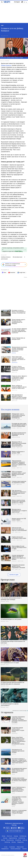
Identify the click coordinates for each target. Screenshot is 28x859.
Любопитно (14, 504)
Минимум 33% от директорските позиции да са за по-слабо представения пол (19, 444)
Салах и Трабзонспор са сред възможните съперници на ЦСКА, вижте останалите (18, 789)
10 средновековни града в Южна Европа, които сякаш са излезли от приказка (19, 770)
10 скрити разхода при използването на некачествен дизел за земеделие (12, 683)
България (13, 419)
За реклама (12, 847)
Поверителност (5, 848)
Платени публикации (15, 848)
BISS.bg (3, 840)
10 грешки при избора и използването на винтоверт (13, 642)
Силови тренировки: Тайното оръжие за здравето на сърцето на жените (19, 557)
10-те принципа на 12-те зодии (10, 662)
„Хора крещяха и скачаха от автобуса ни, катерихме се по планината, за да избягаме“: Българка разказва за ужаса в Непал (19, 800)
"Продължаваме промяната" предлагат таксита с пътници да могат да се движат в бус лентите (19, 463)
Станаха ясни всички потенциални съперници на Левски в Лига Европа (19, 779)
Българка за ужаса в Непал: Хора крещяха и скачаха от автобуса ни (18, 312)
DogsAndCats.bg (13, 838)
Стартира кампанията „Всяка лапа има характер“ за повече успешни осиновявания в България (19, 719)
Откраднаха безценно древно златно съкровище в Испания (18, 566)
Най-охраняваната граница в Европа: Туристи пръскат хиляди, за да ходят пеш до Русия (19, 397)
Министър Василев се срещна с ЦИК (18, 452)
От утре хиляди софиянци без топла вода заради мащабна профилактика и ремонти (19, 330)
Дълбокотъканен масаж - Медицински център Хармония (19, 434)
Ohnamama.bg (10, 840)
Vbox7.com (9, 836)
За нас (5, 847)
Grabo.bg (25, 840)
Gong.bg (16, 836)
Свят (2, 25)
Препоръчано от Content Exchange (19, 710)
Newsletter (12, 272)
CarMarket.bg (21, 838)
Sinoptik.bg (18, 840)
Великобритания (17, 257)
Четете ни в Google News (15, 830)
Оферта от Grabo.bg (16, 437)
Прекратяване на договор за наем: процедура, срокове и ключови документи (19, 349)
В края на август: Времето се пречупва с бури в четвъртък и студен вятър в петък (19, 378)
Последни (17, 2)
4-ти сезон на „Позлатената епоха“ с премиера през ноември (11, 598)
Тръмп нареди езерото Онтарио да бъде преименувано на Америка (18, 321)
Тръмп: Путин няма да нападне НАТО (18, 338)
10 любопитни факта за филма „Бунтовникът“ (10, 704)
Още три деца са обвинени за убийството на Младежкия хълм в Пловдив (19, 492)
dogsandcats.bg (14, 362)
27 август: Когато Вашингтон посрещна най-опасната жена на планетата (18, 368)
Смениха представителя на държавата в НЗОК (19, 482)
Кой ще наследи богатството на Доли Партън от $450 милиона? (19, 529)
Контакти (24, 848)
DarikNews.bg (23, 836)
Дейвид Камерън (6, 65)
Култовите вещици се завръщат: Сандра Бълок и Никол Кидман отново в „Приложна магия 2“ (19, 760)
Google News (22, 272)
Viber (5, 272)
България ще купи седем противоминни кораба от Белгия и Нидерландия (19, 425)
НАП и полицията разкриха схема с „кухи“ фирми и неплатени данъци (19, 473)
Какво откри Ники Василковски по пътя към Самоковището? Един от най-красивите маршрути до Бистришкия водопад (18, 741)
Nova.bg (5, 838)
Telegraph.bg (20, 842)
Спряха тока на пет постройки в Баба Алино (19, 537)
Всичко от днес (14, 574)
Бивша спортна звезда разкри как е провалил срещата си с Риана (18, 501)
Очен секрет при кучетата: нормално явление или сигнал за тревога (18, 358)
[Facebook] (14, 850)
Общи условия (20, 847)
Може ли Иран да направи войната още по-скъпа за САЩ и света (19, 387)
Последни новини (10, 409)
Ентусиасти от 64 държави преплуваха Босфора (18, 751)
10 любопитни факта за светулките (11, 619)
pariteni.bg (14, 352)
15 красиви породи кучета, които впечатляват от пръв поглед (18, 729)
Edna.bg (14, 842)
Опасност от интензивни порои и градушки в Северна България (19, 812)
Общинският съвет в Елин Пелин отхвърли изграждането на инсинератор (18, 416)
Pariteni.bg (7, 842)
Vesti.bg (7, 2)
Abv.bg (3, 836)
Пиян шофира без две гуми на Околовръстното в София (19, 547)
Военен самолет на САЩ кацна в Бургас (19, 519)
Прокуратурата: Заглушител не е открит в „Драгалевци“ (19, 511)
